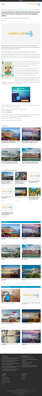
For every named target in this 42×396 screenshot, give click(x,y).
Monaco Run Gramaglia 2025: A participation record (34, 181)
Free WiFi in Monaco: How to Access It (8, 302)
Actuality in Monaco (24, 9)
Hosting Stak (27, 390)
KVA (22, 390)
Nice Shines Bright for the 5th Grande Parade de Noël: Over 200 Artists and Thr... (7, 213)
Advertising (24, 377)
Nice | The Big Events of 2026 (20, 196)
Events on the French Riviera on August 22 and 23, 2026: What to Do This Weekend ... (10, 142)
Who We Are (24, 375)
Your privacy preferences (21, 393)
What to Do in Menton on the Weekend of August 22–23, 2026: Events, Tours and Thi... (30, 162)
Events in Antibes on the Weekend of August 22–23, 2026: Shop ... (31, 279)
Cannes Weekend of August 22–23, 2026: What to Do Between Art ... (10, 279)
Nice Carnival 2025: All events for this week (7, 197)
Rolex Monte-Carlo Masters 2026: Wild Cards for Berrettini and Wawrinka (20, 182)
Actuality (19, 9)
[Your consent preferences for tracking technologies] (40, 394)
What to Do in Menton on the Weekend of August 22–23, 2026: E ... (30, 259)
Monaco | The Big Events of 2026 (7, 323)
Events (3, 383)
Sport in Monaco (4, 377)
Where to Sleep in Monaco (6, 382)
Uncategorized (37, 9)
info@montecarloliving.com (22, 389)
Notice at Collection (21, 394)
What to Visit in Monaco (6, 378)
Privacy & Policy (32, 390)
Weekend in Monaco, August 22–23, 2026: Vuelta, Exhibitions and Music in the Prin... (30, 142)
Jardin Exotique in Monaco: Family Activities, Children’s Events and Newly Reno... (34, 198)
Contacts (23, 378)
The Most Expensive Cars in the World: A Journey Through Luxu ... (10, 344)
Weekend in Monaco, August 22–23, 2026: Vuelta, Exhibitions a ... (30, 238)
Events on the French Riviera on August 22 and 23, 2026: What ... (10, 238)
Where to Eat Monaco (5, 380)
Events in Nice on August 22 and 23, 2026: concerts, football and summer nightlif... (9, 162)
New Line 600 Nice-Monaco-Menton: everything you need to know (31, 303)
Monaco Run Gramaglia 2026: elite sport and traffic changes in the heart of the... (7, 182)
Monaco (33, 9)
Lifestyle (29, 9)
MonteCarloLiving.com (21, 392)
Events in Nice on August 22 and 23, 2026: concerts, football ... (10, 259)
